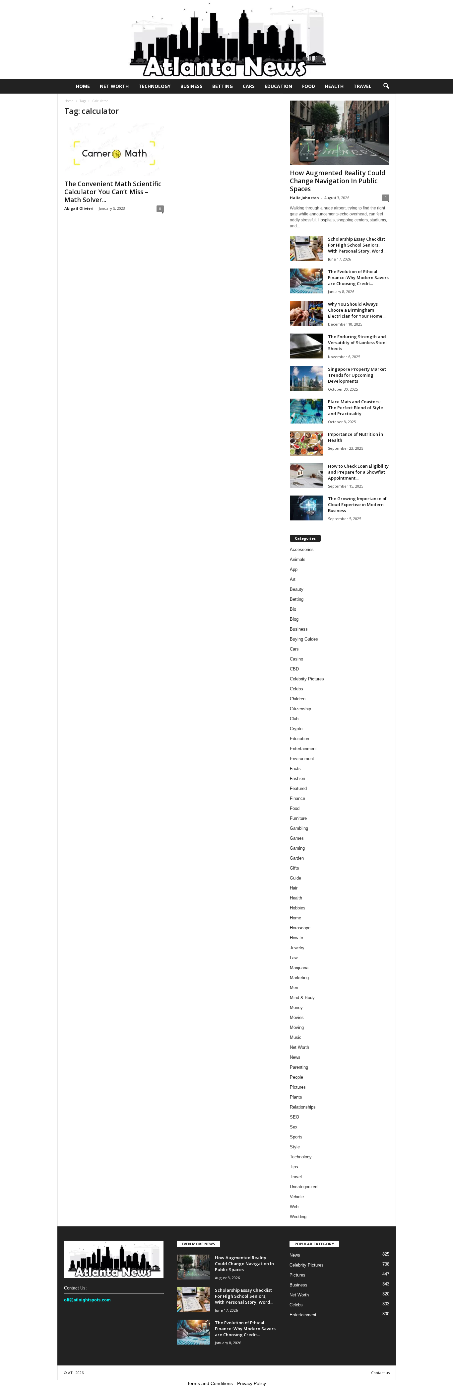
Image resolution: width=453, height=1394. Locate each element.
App (293, 569)
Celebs (296, 688)
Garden (297, 858)
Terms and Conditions (210, 1383)
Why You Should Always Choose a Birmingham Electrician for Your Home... (356, 310)
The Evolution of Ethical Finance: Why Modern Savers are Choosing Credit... (358, 277)
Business (191, 86)
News (295, 1057)
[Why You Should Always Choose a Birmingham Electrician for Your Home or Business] (306, 313)
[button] (386, 86)
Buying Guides (304, 639)
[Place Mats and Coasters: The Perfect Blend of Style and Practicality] (306, 411)
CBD (294, 668)
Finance (297, 798)
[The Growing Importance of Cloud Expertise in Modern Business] (306, 508)
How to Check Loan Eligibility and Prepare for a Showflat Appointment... (358, 472)
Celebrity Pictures (307, 678)
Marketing (299, 977)
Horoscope (300, 927)
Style (295, 1146)
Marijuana (299, 967)
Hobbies (297, 907)
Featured (298, 788)
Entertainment (303, 748)
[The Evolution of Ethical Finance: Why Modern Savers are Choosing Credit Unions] (306, 281)
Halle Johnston (304, 197)
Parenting (299, 1067)
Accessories (302, 549)
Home (83, 86)
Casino (296, 659)
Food (308, 86)
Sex (293, 1126)
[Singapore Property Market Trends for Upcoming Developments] (306, 378)
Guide (295, 878)
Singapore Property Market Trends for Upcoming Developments (357, 375)
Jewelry (297, 947)
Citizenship (300, 708)
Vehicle (297, 1196)
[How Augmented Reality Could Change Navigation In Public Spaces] (339, 133)
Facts (295, 768)
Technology (154, 86)
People (296, 1077)
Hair (293, 888)
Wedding (298, 1216)
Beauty (296, 589)
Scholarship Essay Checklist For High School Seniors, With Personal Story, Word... (357, 245)
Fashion (297, 778)
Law (293, 957)
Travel (362, 86)
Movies (297, 1017)
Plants (296, 1097)
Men (294, 987)
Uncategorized (303, 1186)
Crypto (296, 728)
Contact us (380, 1372)
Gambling (299, 828)
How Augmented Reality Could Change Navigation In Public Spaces (337, 181)
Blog (294, 619)
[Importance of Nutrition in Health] (306, 443)
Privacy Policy (251, 1383)
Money (296, 1007)
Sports (296, 1136)
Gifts (294, 868)
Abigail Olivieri (79, 208)
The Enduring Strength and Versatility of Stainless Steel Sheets (357, 342)
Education (278, 86)
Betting (222, 86)
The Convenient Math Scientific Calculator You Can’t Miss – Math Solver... (112, 192)
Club (294, 718)
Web (294, 1206)
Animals (297, 559)
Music (295, 1037)
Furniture (298, 818)
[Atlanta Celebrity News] (226, 39)
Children (297, 698)
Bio (293, 609)
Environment (302, 758)
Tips (294, 1166)
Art (292, 579)
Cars (249, 86)
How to (296, 937)
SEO (294, 1117)
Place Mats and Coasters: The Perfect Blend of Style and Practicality (355, 408)
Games (297, 838)
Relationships (303, 1107)
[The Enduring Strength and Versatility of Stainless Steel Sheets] (306, 346)
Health (334, 86)
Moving (297, 1027)
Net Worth (114, 86)
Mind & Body (302, 997)
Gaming (297, 848)
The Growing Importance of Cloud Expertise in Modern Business (357, 504)
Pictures (298, 1087)
